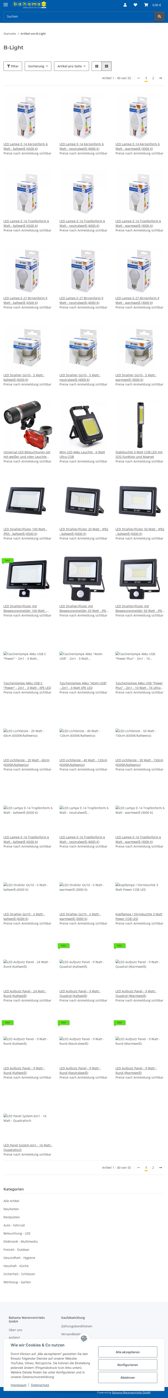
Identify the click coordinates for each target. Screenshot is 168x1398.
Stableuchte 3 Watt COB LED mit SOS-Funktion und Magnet (139, 454)
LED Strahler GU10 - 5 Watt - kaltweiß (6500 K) (24, 377)
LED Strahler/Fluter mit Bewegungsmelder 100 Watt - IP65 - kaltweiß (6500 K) (25, 608)
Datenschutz (40, 1385)
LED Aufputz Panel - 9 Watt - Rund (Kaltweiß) (24, 1070)
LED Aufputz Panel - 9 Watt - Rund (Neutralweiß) (80, 1070)
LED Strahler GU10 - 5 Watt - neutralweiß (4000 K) (80, 377)
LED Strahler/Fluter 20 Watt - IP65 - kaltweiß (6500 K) (84, 531)
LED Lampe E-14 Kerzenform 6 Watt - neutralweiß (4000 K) (82, 146)
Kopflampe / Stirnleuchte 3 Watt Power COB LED (139, 916)
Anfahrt (14, 1337)
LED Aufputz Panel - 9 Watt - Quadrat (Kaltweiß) (80, 993)
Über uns (15, 1330)
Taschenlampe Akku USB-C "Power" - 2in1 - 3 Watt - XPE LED (27, 685)
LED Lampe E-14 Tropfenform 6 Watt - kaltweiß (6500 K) (26, 223)
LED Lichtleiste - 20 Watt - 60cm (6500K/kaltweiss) (26, 762)
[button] (125, 4)
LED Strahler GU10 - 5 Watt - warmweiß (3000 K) (136, 377)
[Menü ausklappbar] (6, 2)
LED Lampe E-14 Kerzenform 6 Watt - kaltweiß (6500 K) (26, 146)
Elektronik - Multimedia (21, 1241)
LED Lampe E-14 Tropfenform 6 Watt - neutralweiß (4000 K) (82, 223)
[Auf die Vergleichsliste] (33, 100)
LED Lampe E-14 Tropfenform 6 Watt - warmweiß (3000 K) (138, 223)
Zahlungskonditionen (76, 1326)
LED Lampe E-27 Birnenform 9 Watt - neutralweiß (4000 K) (81, 300)
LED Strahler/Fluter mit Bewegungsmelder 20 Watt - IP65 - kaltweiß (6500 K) (84, 608)
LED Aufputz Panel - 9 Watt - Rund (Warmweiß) (136, 1070)
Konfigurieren (127, 1365)
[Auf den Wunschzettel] (45, 100)
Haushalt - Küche (16, 1266)
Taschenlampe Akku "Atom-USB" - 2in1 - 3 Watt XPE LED (83, 685)
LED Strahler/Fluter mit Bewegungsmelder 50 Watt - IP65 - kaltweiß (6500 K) (140, 608)
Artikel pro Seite (70, 66)
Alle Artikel (11, 1201)
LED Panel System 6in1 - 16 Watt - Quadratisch (28, 1147)
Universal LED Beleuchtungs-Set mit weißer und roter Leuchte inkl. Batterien (27, 454)
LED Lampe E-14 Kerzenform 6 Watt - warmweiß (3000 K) (138, 146)
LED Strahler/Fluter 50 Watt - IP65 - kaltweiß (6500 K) (140, 531)
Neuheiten (11, 1209)
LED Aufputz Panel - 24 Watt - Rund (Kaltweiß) (25, 993)
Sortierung (36, 66)
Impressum (18, 1385)
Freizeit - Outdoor (16, 1249)
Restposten (12, 1217)
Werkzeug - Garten (17, 1282)
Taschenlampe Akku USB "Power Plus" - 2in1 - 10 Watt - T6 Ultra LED (139, 685)
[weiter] (160, 78)
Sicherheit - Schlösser (19, 1274)
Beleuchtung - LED (17, 1233)
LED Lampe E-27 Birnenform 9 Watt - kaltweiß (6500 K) (25, 300)
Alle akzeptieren (128, 1352)
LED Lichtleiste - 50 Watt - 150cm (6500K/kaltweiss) (139, 762)
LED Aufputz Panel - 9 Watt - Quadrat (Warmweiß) (136, 993)
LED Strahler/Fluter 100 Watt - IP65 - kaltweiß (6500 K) (25, 531)
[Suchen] (159, 16)
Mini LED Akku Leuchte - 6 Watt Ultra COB (82, 454)
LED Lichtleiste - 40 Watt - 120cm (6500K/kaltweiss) (83, 762)
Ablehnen (128, 1377)
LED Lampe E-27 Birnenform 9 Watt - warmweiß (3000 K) (137, 300)
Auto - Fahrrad (14, 1225)
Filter (14, 66)
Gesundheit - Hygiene (19, 1258)
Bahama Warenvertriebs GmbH (131, 1392)
